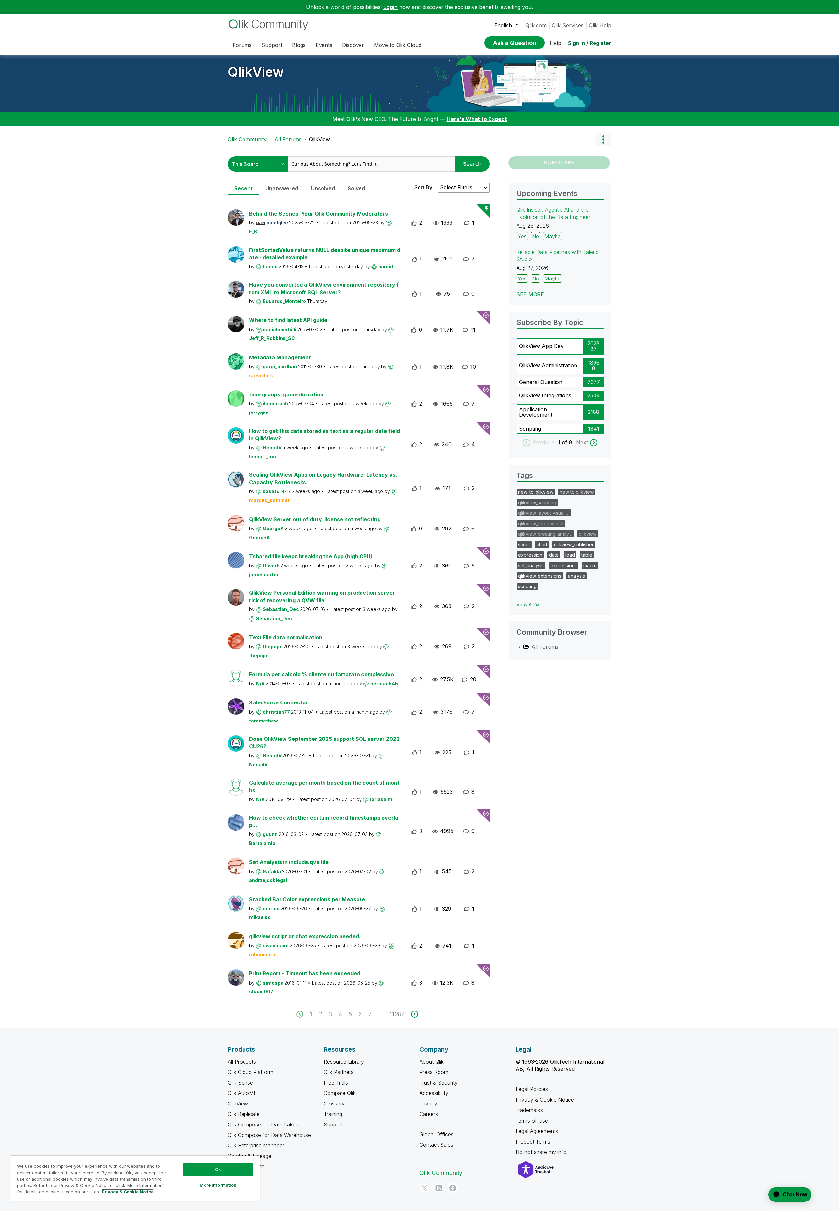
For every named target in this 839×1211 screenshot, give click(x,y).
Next (582, 442)
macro (590, 565)
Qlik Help (600, 25)
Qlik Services (568, 25)
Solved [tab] (356, 188)
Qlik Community (247, 139)
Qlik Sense (240, 1082)
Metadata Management (280, 357)
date (554, 555)
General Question (540, 382)
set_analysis (531, 565)
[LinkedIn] (438, 1188)
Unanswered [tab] (281, 188)
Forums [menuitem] (242, 45)
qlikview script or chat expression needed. (305, 936)
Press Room (434, 1072)
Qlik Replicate (244, 1114)
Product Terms (533, 1141)
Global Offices (437, 1134)
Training (333, 1114)
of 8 (568, 442)
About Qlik (432, 1061)
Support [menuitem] (272, 45)
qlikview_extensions (539, 576)
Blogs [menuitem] (299, 45)
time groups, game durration (286, 394)
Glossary (334, 1103)
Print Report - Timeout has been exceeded (304, 973)
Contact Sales (436, 1145)
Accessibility (434, 1093)
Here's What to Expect (477, 119)
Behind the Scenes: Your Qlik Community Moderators (318, 213)
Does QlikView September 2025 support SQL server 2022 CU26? (324, 743)
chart (542, 544)
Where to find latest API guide (288, 320)
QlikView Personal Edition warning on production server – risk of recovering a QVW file (324, 596)
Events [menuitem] (324, 45)
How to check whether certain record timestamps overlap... (323, 822)
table (586, 555)
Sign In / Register (589, 43)
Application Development (535, 412)
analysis (576, 576)
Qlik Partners (339, 1072)
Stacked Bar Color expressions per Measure (307, 899)
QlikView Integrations (545, 395)
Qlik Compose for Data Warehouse (269, 1135)
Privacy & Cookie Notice (545, 1099)
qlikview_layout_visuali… (543, 513)
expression (530, 555)
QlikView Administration (548, 365)
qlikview (587, 534)
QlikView (256, 72)
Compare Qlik (340, 1093)
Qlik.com (536, 25)
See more (530, 294)
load (570, 555)
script (524, 544)
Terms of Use (532, 1120)
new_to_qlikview (535, 492)
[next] (414, 1014)
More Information (218, 1185)
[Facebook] (453, 1188)
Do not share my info (542, 1152)
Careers (429, 1114)
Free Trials (336, 1082)
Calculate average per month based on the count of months (324, 786)
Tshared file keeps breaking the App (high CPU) (310, 556)
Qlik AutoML (242, 1093)
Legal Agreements (537, 1131)
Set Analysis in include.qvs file (289, 862)
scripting (527, 586)
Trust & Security (439, 1082)
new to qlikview (577, 492)
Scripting (530, 428)
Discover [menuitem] (353, 45)
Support (333, 1124)
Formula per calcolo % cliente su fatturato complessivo (321, 674)
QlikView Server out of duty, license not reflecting (314, 519)
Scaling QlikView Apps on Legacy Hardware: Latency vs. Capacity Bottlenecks (323, 478)
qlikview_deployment (541, 523)
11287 (397, 1014)
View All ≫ (528, 604)
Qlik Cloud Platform (250, 1072)
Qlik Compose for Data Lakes (263, 1124)
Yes (522, 236)
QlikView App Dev (541, 346)
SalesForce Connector (278, 702)
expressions (563, 565)
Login (390, 7)
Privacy (428, 1103)
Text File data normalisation (285, 637)
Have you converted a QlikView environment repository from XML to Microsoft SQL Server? (324, 288)
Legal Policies (532, 1089)
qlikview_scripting (537, 502)
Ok (218, 1169)
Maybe (552, 236)
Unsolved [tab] (323, 188)
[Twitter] (424, 1188)
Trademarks (529, 1110)
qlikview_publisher (574, 544)
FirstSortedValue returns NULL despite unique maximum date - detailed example (324, 254)
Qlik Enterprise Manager (256, 1145)
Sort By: (424, 187)
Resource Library (344, 1061)
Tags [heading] (525, 475)
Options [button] (603, 139)
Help (555, 43)
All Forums (288, 139)
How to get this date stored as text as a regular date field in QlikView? (324, 435)
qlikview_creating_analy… (545, 534)
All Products (242, 1061)
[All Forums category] (520, 647)
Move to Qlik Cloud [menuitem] (397, 45)
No (535, 236)
